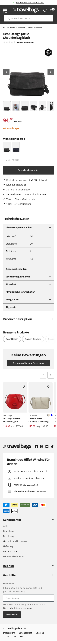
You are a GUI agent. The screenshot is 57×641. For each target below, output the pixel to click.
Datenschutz (25, 632)
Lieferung (8, 546)
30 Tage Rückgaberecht (30, 2)
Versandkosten (10, 551)
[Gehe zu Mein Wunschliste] (45, 10)
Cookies (39, 632)
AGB (5, 525)
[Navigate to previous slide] (43, 375)
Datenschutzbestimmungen (17, 607)
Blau (52, 415)
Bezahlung (8, 536)
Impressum (9, 632)
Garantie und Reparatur (15, 541)
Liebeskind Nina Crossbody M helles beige (38, 420)
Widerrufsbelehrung (13, 556)
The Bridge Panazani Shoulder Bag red (11, 420)
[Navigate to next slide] (51, 375)
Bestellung (8, 530)
